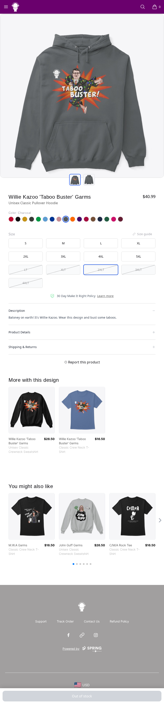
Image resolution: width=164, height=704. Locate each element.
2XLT (101, 270)
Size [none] (12, 234)
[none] (142, 234)
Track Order (65, 621)
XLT (63, 270)
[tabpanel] (82, 96)
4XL (100, 256)
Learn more (105, 296)
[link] (31, 410)
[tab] (75, 179)
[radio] (26, 243)
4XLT (25, 283)
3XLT (138, 270)
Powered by (71, 648)
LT (25, 270)
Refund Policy (119, 621)
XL (138, 243)
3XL (63, 256)
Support (41, 621)
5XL (138, 256)
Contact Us (92, 621)
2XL (25, 256)
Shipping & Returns (23, 347)
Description (17, 311)
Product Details (19, 332)
